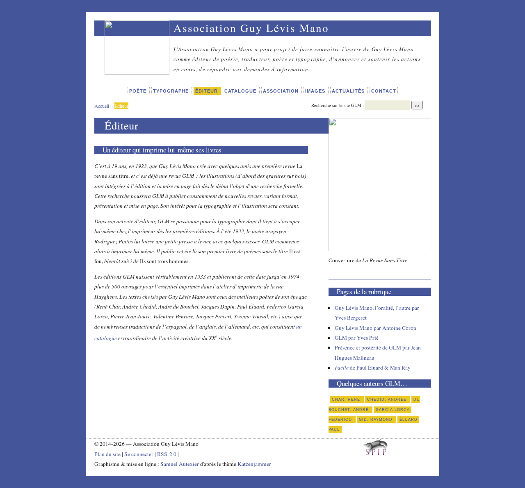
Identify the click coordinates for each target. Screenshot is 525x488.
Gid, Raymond (376, 420)
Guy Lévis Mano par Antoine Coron (375, 327)
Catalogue (241, 91)
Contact (383, 91)
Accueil (101, 105)
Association (281, 91)
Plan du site (107, 454)
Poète (138, 91)
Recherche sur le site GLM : (337, 105)
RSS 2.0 (166, 454)
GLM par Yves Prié (357, 337)
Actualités (349, 91)
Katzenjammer (254, 464)
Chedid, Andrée (387, 399)
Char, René (347, 399)
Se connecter (138, 454)
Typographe (171, 91)
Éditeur (207, 91)
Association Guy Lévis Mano (251, 27)
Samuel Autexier (180, 464)
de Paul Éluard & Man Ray (373, 367)
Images (316, 91)
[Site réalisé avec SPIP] (375, 453)
